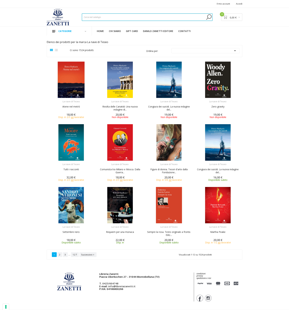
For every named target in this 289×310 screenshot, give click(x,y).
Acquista (74, 99)
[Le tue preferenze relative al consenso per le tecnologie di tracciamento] (6, 307)
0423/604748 (110, 283)
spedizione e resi (204, 278)
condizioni (201, 274)
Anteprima (62, 99)
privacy (200, 276)
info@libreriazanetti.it (121, 286)
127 (75, 254)
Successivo (88, 254)
